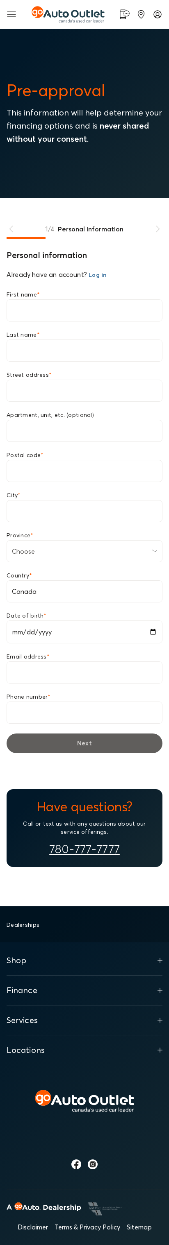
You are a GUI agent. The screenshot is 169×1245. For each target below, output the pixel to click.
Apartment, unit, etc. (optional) (50, 415)
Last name (23, 334)
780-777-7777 (84, 849)
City (14, 495)
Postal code (25, 455)
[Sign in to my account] (157, 14)
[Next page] (157, 229)
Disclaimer (33, 1227)
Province (20, 535)
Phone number (29, 696)
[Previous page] (11, 229)
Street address (29, 374)
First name (23, 294)
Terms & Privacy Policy (87, 1227)
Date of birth (26, 615)
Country (19, 575)
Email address (28, 656)
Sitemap (139, 1227)
